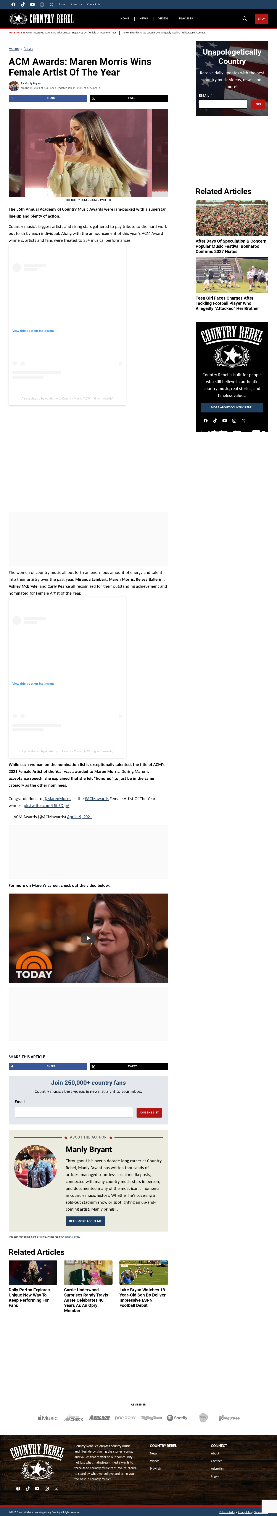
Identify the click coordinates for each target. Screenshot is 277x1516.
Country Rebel (163, 1446)
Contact (216, 1461)
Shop (261, 19)
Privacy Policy (245, 1512)
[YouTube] (224, 420)
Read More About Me (85, 1221)
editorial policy (72, 1237)
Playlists (186, 18)
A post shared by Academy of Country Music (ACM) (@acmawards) (67, 398)
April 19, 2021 (79, 817)
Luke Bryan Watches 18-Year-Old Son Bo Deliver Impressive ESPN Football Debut (143, 1297)
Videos (163, 18)
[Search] (245, 18)
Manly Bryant (33, 83)
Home (125, 18)
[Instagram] (234, 420)
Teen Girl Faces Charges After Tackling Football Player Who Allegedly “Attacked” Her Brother (227, 303)
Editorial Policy (227, 1512)
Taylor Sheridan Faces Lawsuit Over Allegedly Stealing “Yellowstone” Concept (164, 33)
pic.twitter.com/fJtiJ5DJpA (46, 806)
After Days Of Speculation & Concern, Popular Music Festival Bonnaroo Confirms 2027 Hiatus (231, 246)
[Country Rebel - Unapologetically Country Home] (41, 19)
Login (215, 1476)
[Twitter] (243, 420)
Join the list (149, 1112)
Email (20, 1102)
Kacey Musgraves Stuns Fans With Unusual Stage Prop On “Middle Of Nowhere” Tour (71, 33)
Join (257, 104)
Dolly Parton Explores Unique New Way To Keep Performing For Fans (29, 1297)
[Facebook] (205, 420)
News (144, 18)
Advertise (217, 1469)
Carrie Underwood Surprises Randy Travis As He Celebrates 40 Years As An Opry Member (86, 1300)
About (215, 1453)
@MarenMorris (57, 799)
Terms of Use (261, 1512)
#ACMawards (97, 799)
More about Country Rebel (232, 407)
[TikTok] (215, 420)
